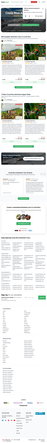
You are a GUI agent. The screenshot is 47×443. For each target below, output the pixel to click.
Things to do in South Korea (8, 390)
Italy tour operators (28, 342)
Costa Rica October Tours (17, 277)
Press (27, 422)
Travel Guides (19, 423)
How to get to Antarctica (7, 383)
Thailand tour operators (28, 351)
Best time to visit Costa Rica (8, 370)
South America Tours (9, 5)
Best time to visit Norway (7, 376)
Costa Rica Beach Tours (28, 255)
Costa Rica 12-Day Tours (28, 289)
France (4, 318)
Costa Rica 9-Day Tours (5, 287)
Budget (4, 362)
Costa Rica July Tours (17, 275)
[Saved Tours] (39, 2)
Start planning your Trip (23, 223)
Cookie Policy (19, 428)
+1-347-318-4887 (16, 439)
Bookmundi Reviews (20, 418)
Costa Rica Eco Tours (5, 242)
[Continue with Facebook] (25, 16)
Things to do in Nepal (7, 381)
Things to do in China (7, 385)
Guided (4, 358)
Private (4, 351)
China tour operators (28, 357)
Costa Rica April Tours (39, 275)
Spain (4, 316)
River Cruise (5, 346)
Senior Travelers (6, 357)
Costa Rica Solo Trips (39, 246)
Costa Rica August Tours (17, 274)
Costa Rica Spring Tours (17, 279)
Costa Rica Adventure (7, 192)
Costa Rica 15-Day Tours (40, 287)
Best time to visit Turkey (7, 377)
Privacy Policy (19, 425)
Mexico (25, 321)
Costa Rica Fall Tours (5, 275)
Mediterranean (27, 332)
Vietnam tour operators (28, 353)
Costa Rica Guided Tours (6, 247)
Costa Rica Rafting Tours (29, 260)
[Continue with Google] (29, 16)
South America (6, 329)
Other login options (39, 16)
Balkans (4, 332)
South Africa (5, 330)
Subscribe (42, 297)
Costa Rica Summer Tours (6, 274)
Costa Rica (26, 316)
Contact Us (18, 420)
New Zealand (26, 325)
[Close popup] (43, 8)
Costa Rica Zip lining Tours (29, 262)
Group (4, 349)
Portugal (4, 323)
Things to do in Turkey (7, 388)
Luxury (4, 360)
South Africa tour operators (29, 349)
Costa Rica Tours (18, 5)
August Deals (34, 1)
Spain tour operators (28, 340)
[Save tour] (2, 45)
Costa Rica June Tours (39, 279)
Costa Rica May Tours (39, 281)
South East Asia (27, 312)
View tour (12, 82)
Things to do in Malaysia (7, 386)
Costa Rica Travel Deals (28, 244)
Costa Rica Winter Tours (5, 280)
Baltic (25, 311)
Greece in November (7, 392)
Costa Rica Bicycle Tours (40, 268)
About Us (18, 416)
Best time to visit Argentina (8, 374)
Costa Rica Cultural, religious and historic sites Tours (18, 268)
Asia (3, 314)
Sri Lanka (26, 323)
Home (2, 5)
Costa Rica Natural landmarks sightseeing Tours (17, 263)
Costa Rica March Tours (28, 277)
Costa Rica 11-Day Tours (28, 287)
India (25, 318)
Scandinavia (26, 314)
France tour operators (28, 348)
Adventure (5, 340)
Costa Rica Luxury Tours (40, 247)
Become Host (29, 419)
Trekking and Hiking (6, 342)
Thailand (4, 325)
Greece (4, 321)
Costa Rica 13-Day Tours (17, 289)
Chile (4, 320)
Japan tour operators (28, 346)
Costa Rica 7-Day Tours (28, 285)
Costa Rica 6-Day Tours (17, 287)
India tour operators (28, 344)
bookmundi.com (32, 439)
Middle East (26, 330)
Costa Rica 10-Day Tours (6, 289)
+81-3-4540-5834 (7, 441)
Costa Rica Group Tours (5, 249)
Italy (3, 312)
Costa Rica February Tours (40, 274)
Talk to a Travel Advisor (14, 24)
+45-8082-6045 (7, 439)
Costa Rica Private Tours (28, 242)
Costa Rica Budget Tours (28, 246)
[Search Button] (26, 2)
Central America (27, 327)
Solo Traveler (5, 355)
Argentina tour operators (29, 355)
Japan (25, 320)
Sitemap (18, 433)
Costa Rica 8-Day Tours (5, 285)
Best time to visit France (7, 379)
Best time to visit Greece (7, 372)
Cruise (4, 344)
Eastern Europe (27, 329)
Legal (17, 430)
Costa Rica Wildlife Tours (6, 257)
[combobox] (18, 2)
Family (4, 353)
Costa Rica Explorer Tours (6, 255)
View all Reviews (23, 198)
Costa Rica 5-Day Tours (39, 285)
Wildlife (4, 348)
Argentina (5, 327)
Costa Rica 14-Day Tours (17, 285)
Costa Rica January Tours (40, 277)
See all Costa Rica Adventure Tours (30, 24)
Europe (4, 311)
